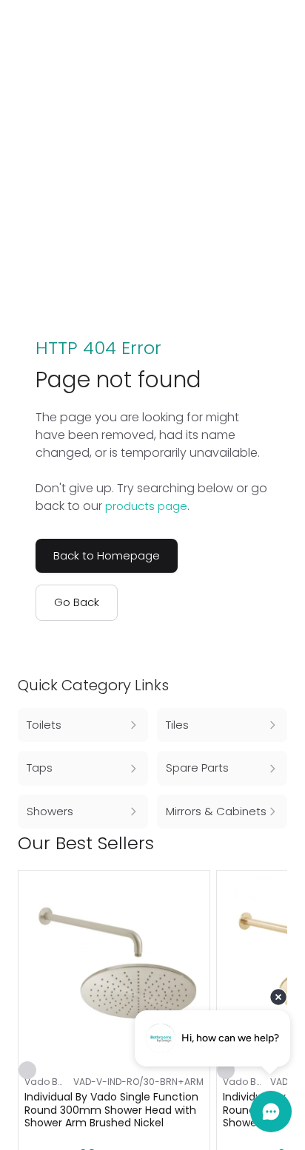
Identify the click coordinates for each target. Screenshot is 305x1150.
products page (146, 506)
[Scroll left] (255, 843)
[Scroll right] (278, 843)
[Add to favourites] (27, 1070)
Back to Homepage (106, 555)
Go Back (76, 602)
